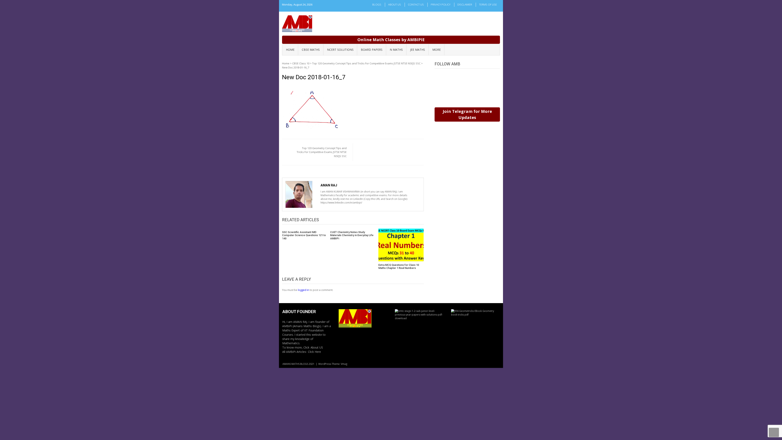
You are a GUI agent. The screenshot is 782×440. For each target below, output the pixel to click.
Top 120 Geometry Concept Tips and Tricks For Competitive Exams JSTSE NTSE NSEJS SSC (366, 63)
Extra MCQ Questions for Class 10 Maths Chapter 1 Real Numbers (398, 266)
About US (317, 347)
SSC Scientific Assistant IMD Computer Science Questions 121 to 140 (304, 235)
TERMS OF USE (488, 4)
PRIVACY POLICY (440, 4)
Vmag (344, 364)
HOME (290, 50)
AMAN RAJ (329, 185)
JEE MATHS (417, 50)
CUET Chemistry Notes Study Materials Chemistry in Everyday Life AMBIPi (351, 235)
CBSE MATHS (311, 50)
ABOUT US (394, 4)
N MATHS (396, 50)
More (436, 50)
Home (285, 63)
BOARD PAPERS (371, 50)
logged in (303, 290)
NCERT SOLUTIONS (340, 50)
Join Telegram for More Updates (467, 114)
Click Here (314, 352)
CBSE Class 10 (300, 63)
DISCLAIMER (464, 4)
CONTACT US (416, 4)
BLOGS (376, 4)
